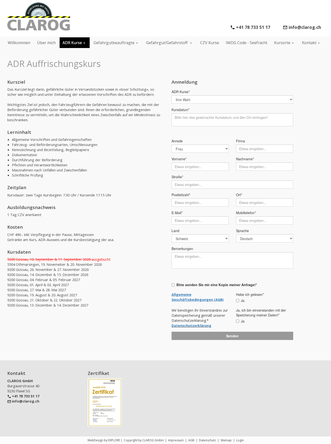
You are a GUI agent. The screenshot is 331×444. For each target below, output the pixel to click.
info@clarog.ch (25, 401)
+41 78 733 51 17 (253, 27)
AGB (191, 440)
